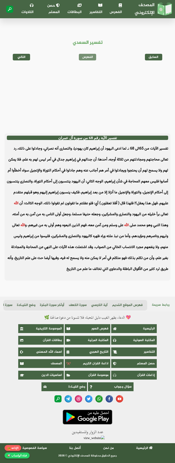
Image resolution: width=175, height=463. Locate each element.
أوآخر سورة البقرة (52, 305)
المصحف (56, 363)
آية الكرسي (99, 305)
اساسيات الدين (51, 375)
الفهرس (116, 12)
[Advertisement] (87, 97)
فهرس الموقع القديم (127, 305)
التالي (22, 57)
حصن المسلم (53, 9)
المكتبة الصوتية (144, 340)
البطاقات (74, 12)
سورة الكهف (78, 305)
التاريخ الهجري (98, 351)
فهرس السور (99, 328)
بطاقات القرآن (52, 340)
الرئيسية (149, 328)
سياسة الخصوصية (34, 448)
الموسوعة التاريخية (49, 328)
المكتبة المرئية (98, 340)
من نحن (108, 448)
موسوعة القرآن (98, 375)
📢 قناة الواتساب (17, 455)
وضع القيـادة (26, 305)
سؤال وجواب (123, 386)
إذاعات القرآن (146, 375)
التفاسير (96, 12)
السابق (153, 57)
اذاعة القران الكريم (95, 363)
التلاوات (27, 12)
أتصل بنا (75, 448)
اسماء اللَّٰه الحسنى (49, 351)
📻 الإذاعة (12, 448)
